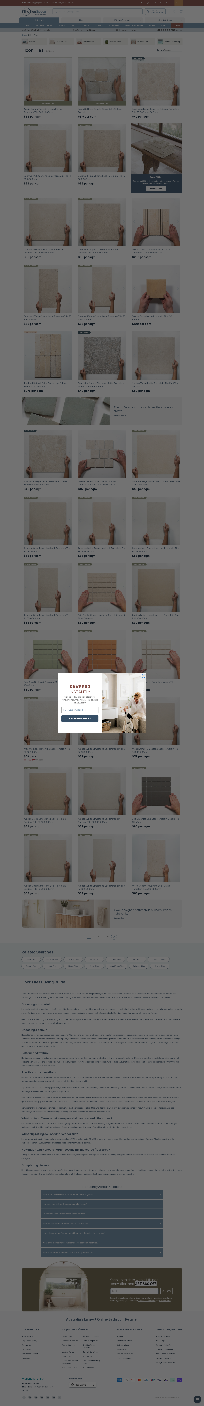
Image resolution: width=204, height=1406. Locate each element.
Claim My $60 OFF (80, 718)
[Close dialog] (143, 676)
